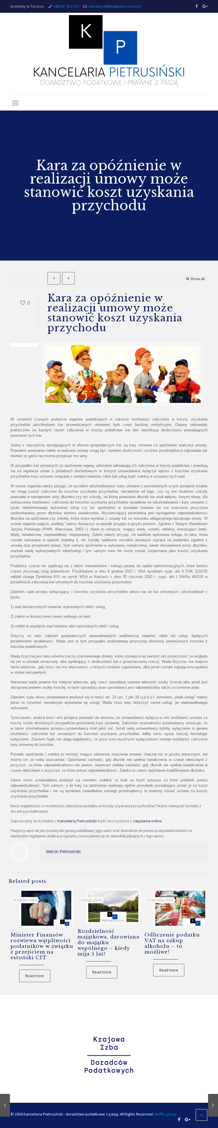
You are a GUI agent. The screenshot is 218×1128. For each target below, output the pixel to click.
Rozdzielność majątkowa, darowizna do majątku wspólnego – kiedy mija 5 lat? (108, 942)
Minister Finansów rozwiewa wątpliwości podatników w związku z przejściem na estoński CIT (42, 946)
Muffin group (165, 1114)
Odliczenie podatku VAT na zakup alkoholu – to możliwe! (172, 943)
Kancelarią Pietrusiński (77, 820)
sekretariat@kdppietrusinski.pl (114, 6)
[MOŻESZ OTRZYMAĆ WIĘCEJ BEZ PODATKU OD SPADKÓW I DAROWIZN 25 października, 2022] (5, 1105)
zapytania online (147, 820)
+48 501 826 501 (66, 6)
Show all (197, 278)
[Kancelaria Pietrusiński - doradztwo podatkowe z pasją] (109, 53)
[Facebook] (197, 6)
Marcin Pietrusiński (63, 851)
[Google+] (204, 6)
